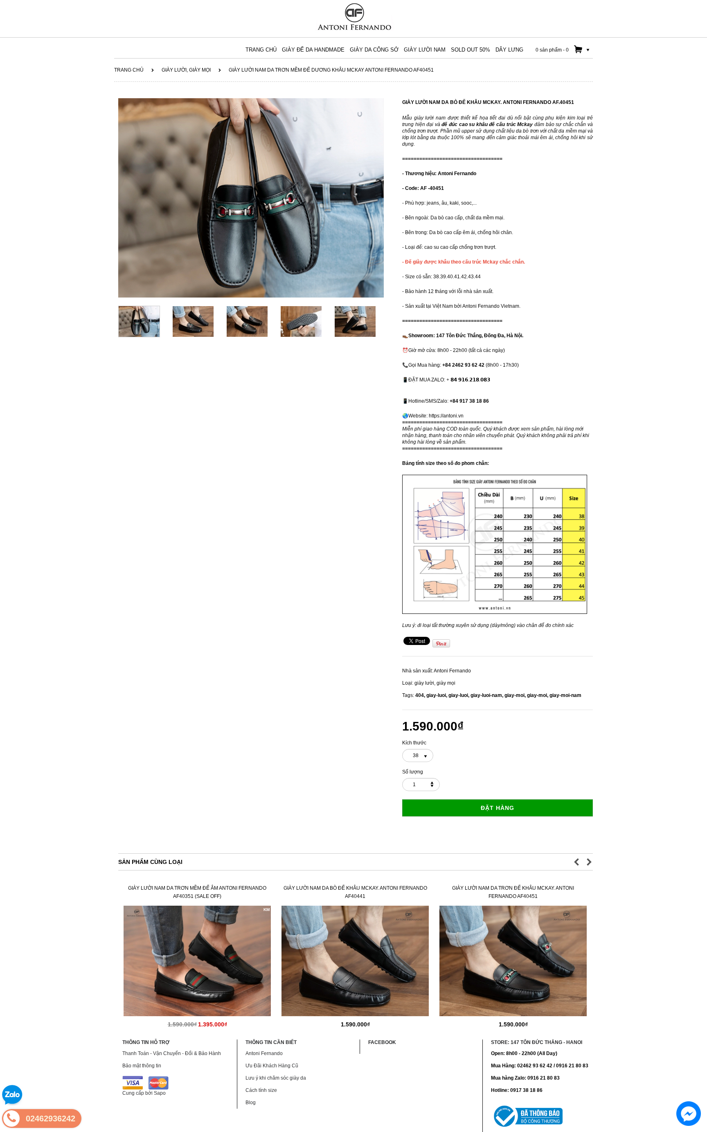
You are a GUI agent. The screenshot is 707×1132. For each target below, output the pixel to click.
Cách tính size (261, 1090)
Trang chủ (129, 70)
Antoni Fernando (452, 671)
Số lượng (412, 772)
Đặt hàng (497, 808)
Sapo (160, 1093)
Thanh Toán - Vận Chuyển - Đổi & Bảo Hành (171, 1053)
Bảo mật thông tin (141, 1066)
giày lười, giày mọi (186, 70)
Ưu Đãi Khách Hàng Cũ (271, 1066)
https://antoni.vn (446, 416)
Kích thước (414, 743)
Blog (250, 1102)
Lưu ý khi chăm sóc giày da (275, 1078)
